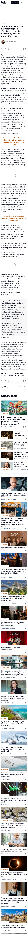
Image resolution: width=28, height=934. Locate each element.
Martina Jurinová (5, 499)
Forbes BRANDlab (17, 458)
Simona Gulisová (5, 677)
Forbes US (3, 577)
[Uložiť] (26, 49)
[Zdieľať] (23, 49)
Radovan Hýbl (4, 728)
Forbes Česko (4, 426)
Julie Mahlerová (17, 469)
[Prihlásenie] (21, 2)
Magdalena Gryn (5, 906)
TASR (2, 804)
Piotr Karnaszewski (6, 853)
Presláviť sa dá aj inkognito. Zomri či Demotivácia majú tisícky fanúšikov (14, 218)
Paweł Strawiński (5, 779)
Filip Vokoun (17, 448)
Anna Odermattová (5, 879)
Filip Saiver (17, 438)
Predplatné (15, 2)
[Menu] (25, 2)
